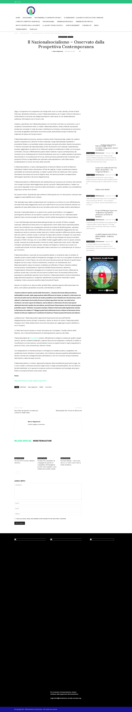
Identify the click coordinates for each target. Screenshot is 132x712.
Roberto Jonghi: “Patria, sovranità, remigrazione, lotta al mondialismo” (106, 148)
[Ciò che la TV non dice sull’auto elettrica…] (24, 452)
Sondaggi (33, 29)
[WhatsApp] (70, 56)
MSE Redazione (99, 153)
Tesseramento (21, 29)
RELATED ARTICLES (22, 441)
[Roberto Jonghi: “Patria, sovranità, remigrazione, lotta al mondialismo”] (90, 147)
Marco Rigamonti (58, 51)
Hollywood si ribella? (102, 189)
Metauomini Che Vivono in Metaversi (69, 411)
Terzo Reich (34, 338)
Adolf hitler (23, 387)
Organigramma (48, 21)
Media (96, 25)
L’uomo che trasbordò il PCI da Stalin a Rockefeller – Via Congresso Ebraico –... (106, 170)
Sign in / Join (17, 1)
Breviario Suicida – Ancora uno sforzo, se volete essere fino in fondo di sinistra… (71, 463)
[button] (115, 18)
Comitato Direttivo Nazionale (28, 21)
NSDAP (41, 387)
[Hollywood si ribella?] (90, 191)
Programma (27, 18)
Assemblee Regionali (65, 21)
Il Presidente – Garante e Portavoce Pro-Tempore (83, 18)
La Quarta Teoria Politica (53, 25)
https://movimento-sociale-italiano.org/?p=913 (30, 381)
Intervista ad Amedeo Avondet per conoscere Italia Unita (26, 412)
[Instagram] (109, 1)
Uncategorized (90, 153)
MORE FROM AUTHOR (42, 441)
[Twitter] (113, 1)
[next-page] (18, 473)
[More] (75, 56)
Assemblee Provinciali (84, 21)
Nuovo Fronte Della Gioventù (28, 25)
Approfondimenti (72, 25)
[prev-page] (15, 473)
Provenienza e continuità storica (47, 18)
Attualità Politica (42, 458)
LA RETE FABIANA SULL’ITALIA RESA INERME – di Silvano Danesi (106, 236)
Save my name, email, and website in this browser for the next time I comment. (41, 518)
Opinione (70, 37)
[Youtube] (116, 1)
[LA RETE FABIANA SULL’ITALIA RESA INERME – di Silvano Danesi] (90, 236)
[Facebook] (106, 1)
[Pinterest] (66, 56)
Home (18, 18)
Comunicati (86, 25)
